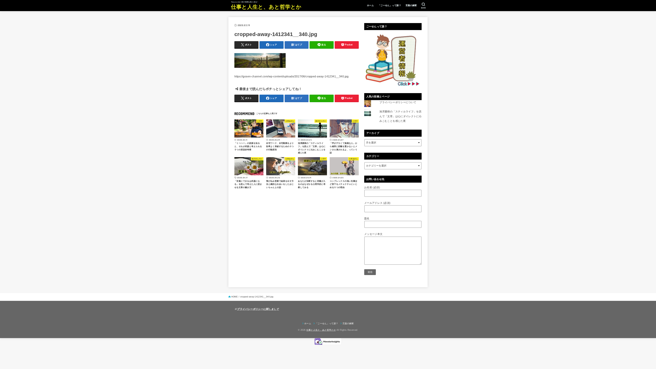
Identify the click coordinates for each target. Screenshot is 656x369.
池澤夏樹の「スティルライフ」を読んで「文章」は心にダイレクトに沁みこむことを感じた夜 (400, 116)
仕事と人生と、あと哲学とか (266, 7)
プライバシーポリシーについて (397, 102)
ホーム (370, 5)
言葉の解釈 (411, 5)
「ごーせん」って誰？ (389, 5)
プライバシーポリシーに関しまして (258, 309)
